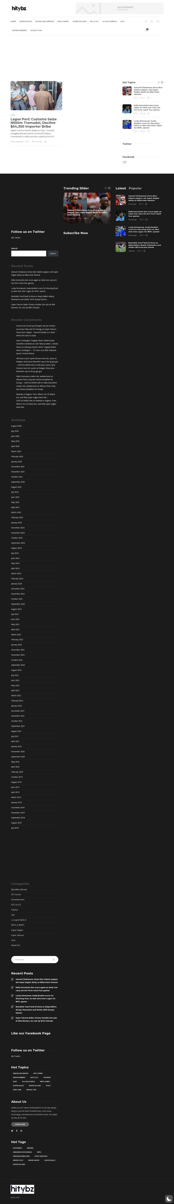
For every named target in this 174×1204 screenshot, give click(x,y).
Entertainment (19, 30)
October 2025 (17, 477)
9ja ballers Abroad (44, 21)
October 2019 (17, 777)
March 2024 (16, 573)
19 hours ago (132, 235)
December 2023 (17, 588)
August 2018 (16, 823)
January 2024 (16, 583)
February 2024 (17, 578)
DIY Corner (16, 894)
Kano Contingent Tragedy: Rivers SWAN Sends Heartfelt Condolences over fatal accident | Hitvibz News (37, 343)
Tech (13, 940)
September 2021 (18, 726)
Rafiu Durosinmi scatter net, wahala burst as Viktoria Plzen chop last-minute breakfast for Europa (36, 385)
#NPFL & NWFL (45, 1081)
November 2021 (18, 716)
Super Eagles (25, 21)
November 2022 (18, 655)
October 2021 (17, 721)
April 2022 (15, 690)
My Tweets (15, 237)
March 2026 (16, 451)
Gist (122, 21)
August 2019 (16, 782)
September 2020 (18, 756)
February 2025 (17, 517)
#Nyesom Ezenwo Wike (21, 1156)
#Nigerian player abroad (22, 1152)
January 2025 (16, 522)
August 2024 (16, 548)
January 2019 (16, 802)
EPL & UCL (94, 21)
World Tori (36, 30)
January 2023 (16, 644)
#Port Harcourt (41, 1156)
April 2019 (15, 792)
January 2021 (16, 746)
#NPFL (39, 1152)
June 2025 (15, 497)
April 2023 (15, 629)
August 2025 (16, 487)
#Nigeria (30, 1148)
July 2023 (15, 614)
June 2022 (15, 680)
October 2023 (17, 599)
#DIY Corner (38, 1073)
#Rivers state (18, 1160)
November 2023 (18, 594)
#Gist (15, 1081)
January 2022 (16, 706)
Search (14, 248)
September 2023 (18, 604)
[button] (169, 1199)
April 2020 (15, 767)
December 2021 (17, 711)
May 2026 (15, 441)
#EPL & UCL (34, 1077)
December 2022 (17, 650)
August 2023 (16, 609)
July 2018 (15, 828)
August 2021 (16, 731)
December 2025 (17, 466)
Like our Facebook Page (31, 1033)
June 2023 (15, 619)
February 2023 (17, 639)
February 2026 (17, 456)
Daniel (13, 142)
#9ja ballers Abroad (20, 1073)
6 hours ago (71, 218)
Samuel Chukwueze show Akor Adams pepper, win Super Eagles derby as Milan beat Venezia (34, 273)
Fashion (14, 910)
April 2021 (15, 741)
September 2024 (18, 543)
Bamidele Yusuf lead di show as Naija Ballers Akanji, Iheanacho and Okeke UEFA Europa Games (32, 298)
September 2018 (18, 817)
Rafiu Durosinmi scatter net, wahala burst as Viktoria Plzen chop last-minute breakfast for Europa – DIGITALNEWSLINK (34, 379)
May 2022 (15, 685)
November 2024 (18, 533)
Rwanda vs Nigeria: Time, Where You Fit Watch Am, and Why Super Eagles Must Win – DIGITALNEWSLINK (35, 397)
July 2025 (15, 492)
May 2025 (15, 502)
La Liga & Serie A (109, 21)
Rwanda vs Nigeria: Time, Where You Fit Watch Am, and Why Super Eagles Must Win (36, 403)
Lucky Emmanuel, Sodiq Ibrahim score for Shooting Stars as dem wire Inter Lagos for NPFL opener (34, 289)
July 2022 (15, 675)
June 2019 (15, 787)
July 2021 (15, 736)
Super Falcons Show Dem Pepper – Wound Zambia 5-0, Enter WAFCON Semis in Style (36, 332)
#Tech (48, 1086)
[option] (143, 109)
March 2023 (16, 634)
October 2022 (17, 660)
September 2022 (18, 665)
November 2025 (18, 471)
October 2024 (17, 538)
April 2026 (15, 446)
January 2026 (16, 461)
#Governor (17, 1148)
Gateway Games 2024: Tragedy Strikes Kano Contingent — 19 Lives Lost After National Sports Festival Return (36, 350)
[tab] (121, 188)
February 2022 (17, 700)
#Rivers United (33, 1160)
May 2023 (15, 624)
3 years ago (19, 142)
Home (13, 21)
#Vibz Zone (17, 1090)
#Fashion (46, 1077)
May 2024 (15, 563)
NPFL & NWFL (63, 21)
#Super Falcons (35, 1086)
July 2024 (15, 553)
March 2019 (16, 797)
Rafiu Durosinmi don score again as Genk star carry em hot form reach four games (34, 281)
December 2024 (17, 527)
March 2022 (16, 695)
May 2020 (15, 762)
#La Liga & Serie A (28, 1081)
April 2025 (15, 507)
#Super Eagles (18, 1086)
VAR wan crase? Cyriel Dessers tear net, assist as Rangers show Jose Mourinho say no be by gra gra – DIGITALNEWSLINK (37, 361)
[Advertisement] (87, 54)
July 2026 (15, 431)
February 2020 (17, 772)
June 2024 (15, 558)
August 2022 (16, 670)
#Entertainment (19, 1077)
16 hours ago (132, 220)
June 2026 (15, 436)
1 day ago (131, 251)
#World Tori (31, 1090)
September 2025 (18, 482)
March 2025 (16, 512)
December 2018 (17, 807)
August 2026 (16, 426)
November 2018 (18, 812)
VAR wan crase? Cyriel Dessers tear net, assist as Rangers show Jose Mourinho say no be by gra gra (35, 368)
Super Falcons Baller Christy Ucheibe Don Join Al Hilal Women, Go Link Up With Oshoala (33, 306)
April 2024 (15, 568)
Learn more (20, 1124)
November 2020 (18, 751)
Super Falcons (80, 21)
